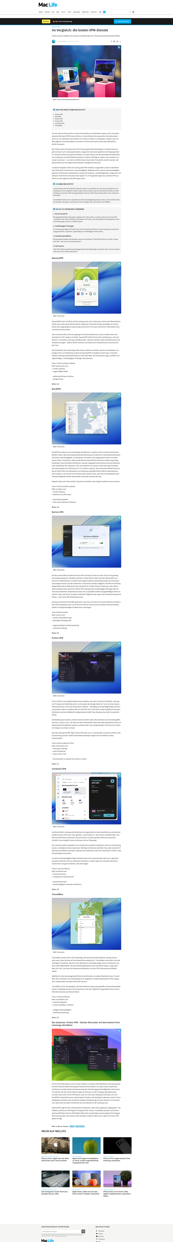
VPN (73, 1126)
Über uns (85, 12)
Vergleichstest (80, 1126)
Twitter (100, 1234)
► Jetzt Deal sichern (122, 21)
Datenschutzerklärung (61, 1236)
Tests (63, 12)
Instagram (101, 1239)
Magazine (76, 12)
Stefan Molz (62, 41)
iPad (57, 12)
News (41, 12)
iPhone (47, 12)
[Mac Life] (63, 1240)
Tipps (69, 12)
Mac (53, 12)
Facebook (101, 1231)
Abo (100, 12)
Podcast (94, 12)
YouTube (100, 1236)
